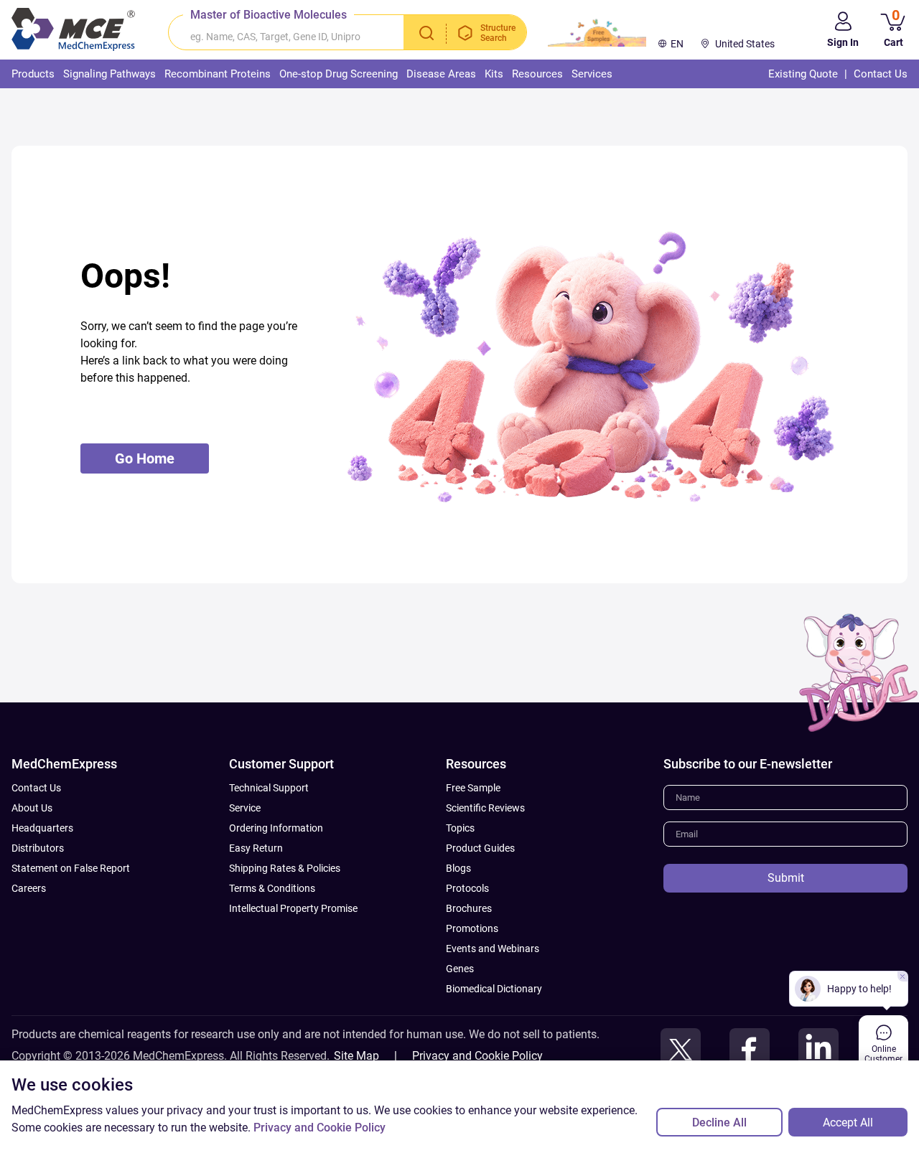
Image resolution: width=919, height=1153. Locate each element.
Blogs (458, 868)
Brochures (469, 908)
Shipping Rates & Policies (284, 868)
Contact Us (36, 788)
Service (245, 808)
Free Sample (473, 788)
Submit (786, 878)
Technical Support (269, 788)
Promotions (472, 928)
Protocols (467, 888)
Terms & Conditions (272, 888)
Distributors (37, 848)
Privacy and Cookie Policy (477, 1056)
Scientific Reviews (485, 808)
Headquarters (42, 828)
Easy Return (256, 848)
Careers (28, 888)
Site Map (356, 1056)
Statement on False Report (70, 868)
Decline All (719, 1122)
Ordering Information (276, 828)
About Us (31, 808)
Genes (460, 968)
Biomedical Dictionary (494, 988)
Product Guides (480, 848)
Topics (460, 828)
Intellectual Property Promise (293, 908)
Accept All (848, 1122)
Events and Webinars (492, 948)
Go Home (144, 458)
